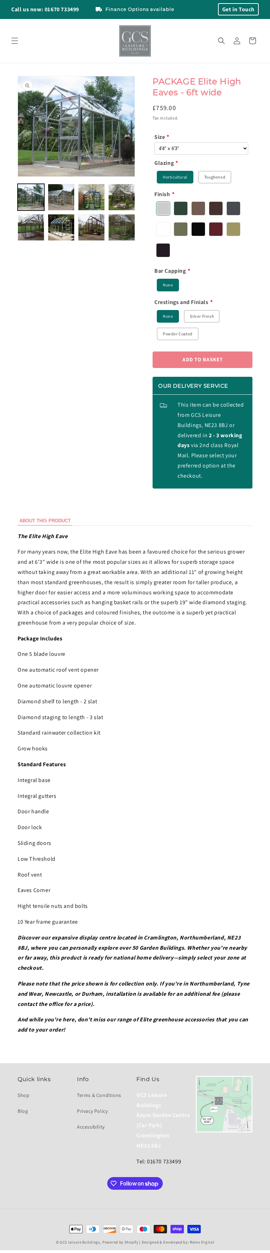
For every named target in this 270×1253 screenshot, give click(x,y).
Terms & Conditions (99, 1095)
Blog (23, 1111)
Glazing (164, 163)
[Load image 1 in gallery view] (31, 197)
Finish (162, 194)
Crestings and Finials (181, 302)
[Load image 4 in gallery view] (121, 197)
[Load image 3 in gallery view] (91, 197)
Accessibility (91, 1127)
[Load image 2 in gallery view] (61, 197)
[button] (14, 41)
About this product (45, 520)
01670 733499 (62, 9)
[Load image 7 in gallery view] (91, 227)
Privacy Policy (92, 1111)
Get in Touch (238, 9)
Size (159, 137)
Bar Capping (170, 271)
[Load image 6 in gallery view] (61, 227)
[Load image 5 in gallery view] (31, 227)
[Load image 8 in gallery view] (121, 227)
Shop (23, 1095)
